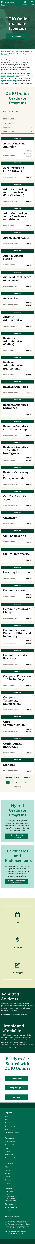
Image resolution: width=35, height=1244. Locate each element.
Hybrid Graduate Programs (17, 836)
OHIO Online (10, 51)
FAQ (17, 922)
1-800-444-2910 (12, 1207)
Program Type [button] (9, 123)
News (6, 1148)
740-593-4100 (11, 1204)
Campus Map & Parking (12, 1132)
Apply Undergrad (16, 1087)
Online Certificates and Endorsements (16, 881)
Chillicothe (8, 1170)
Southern (8, 1180)
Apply (7, 1116)
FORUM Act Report (23, 1223)
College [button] (6, 127)
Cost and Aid (17, 947)
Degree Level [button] (9, 119)
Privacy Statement (21, 1226)
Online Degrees (10, 1126)
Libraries (7, 1151)
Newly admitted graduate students (14, 1014)
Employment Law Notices (11, 1223)
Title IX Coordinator (21, 1228)
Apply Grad (16, 1097)
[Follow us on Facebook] (6, 1210)
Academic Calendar (11, 1145)
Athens (7, 1167)
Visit (6, 1129)
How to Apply (18, 973)
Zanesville (8, 1183)
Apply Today (16, 36)
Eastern (7, 1173)
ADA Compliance (11, 1221)
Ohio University (12, 1231)
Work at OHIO (9, 1155)
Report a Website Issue (12, 1158)
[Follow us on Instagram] (9, 1210)
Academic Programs (11, 1123)
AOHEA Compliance (22, 1221)
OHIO (3, 51)
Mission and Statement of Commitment (14, 1224)
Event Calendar (10, 1142)
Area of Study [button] (9, 131)
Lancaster (8, 1177)
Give (6, 1119)
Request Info (16, 1078)
